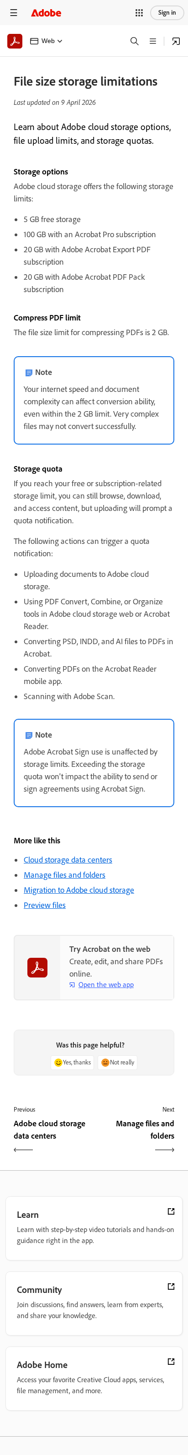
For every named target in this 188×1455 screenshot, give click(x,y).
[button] (139, 12)
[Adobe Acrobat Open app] (176, 41)
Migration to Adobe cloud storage (79, 890)
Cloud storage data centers (68, 860)
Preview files (45, 905)
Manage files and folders (64, 875)
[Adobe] (46, 12)
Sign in (167, 12)
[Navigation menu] (13, 12)
